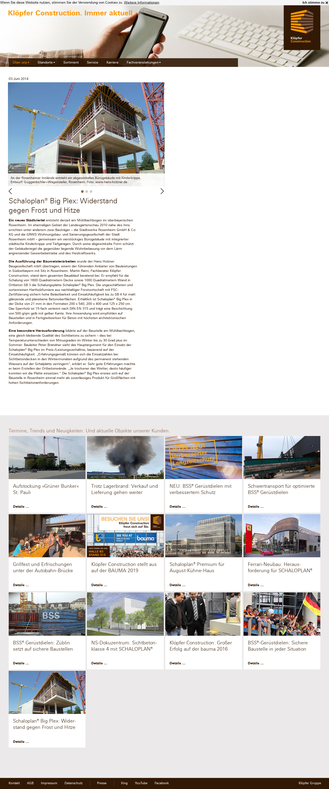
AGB (30, 783)
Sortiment (71, 62)
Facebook (162, 783)
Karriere (112, 62)
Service (92, 62)
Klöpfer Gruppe (310, 783)
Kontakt (14, 783)
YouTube (141, 783)
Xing (124, 783)
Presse (101, 783)
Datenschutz (74, 783)
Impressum (49, 783)
